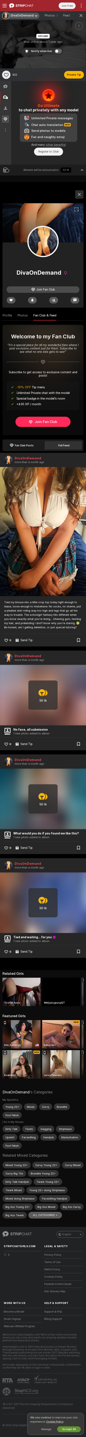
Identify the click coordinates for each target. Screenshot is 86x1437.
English (66, 1234)
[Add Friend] (53, 300)
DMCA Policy (52, 1269)
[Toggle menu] (4, 5)
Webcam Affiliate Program (19, 1326)
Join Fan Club (46, 422)
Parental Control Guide (57, 1284)
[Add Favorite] (6, 75)
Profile (7, 315)
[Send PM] (75, 300)
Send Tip (26, 640)
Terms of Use (52, 1262)
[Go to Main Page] (26, 5)
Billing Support (53, 1319)
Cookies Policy (53, 1276)
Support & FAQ (53, 1311)
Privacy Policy (52, 1254)
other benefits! (56, 144)
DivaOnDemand (28, 458)
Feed (66, 15)
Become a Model (14, 1311)
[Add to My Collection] (78, 640)
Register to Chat (48, 151)
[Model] (79, 194)
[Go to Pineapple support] (7, 1391)
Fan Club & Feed (44, 315)
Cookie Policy (54, 1421)
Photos (51, 15)
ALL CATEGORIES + (45, 1215)
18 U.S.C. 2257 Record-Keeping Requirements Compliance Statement (38, 1406)
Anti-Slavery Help (54, 1291)
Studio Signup (12, 1319)
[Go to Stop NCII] (27, 1391)
